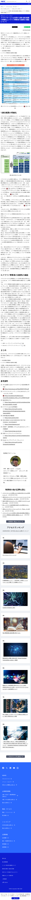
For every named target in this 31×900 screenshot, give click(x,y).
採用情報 (4, 847)
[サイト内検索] (26, 1)
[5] (15, 302)
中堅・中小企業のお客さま (8, 799)
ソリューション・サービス (11, 6)
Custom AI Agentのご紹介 (9, 607)
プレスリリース (6, 778)
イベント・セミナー (7, 781)
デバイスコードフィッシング (9, 555)
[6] (16, 308)
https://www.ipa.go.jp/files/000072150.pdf (17, 389)
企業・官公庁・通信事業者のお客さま (9, 795)
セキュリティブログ (16, 8)
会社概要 (4, 837)
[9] (24, 345)
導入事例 (4, 815)
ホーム (2, 6)
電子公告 (4, 858)
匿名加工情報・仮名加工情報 (8, 868)
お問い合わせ (5, 882)
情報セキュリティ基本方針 (7, 875)
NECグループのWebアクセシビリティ (10, 872)
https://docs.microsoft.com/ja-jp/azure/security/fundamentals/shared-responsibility (14, 411)
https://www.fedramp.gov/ (12, 424)
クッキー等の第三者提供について (9, 865)
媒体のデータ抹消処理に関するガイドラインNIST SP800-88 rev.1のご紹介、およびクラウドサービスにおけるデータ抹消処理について (15, 687)
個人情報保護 (23, 895)
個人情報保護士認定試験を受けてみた (12, 633)
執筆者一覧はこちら (15, 521)
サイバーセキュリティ (5, 8)
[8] (23, 343)
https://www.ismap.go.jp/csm (13, 431)
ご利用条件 (4, 879)
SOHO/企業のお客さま (7, 825)
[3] (24, 217)
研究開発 (4, 844)
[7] (16, 312)
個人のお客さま (6, 802)
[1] (27, 59)
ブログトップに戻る (15, 756)
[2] (9, 188)
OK (14, 898)
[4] (5, 248)
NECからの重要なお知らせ (8, 785)
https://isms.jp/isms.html (12, 417)
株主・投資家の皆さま (7, 841)
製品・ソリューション (7, 812)
